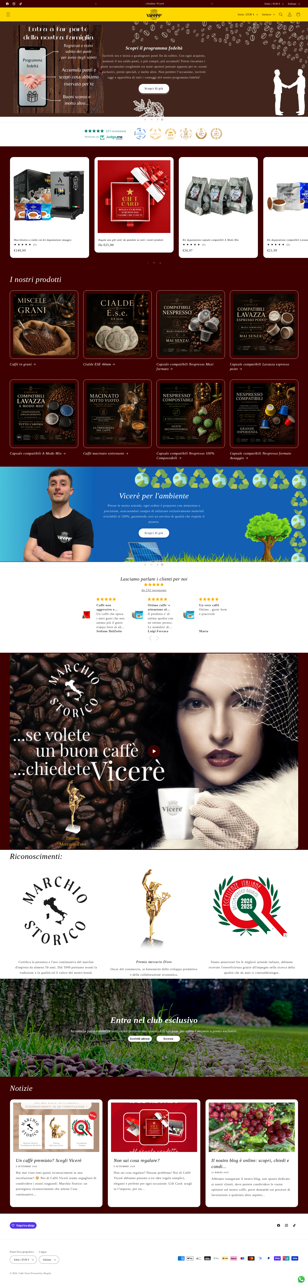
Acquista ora (154, 90)
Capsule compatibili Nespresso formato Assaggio (260, 455)
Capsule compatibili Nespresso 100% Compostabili (185, 455)
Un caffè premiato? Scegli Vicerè (49, 1160)
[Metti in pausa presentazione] (163, 120)
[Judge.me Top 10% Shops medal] (201, 133)
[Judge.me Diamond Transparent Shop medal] (140, 133)
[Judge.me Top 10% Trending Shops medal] (216, 133)
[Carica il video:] (154, 751)
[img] (154, 584)
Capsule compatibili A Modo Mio (36, 453)
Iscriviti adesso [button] (140, 1038)
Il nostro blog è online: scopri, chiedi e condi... (250, 1163)
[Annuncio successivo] (212, 4)
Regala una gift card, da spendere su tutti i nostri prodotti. (131, 239)
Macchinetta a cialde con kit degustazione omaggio (42, 239)
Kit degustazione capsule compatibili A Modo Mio (211, 239)
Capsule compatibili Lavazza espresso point (259, 366)
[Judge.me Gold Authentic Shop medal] (155, 133)
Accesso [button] (168, 1038)
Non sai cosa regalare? (137, 1160)
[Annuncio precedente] (96, 4)
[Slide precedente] (145, 120)
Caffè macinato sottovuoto (103, 453)
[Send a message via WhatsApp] (301, 1279)
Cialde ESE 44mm (97, 364)
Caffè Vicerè (24, 1273)
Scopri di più (154, 528)
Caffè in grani (21, 364)
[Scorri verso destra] (160, 263)
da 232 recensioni (154, 590)
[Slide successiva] (158, 120)
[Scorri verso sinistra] (148, 263)
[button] (8, 14)
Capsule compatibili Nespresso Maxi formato (185, 366)
